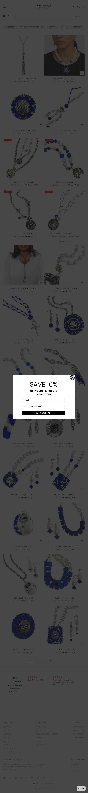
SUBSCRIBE (43, 413)
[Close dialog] (72, 377)
